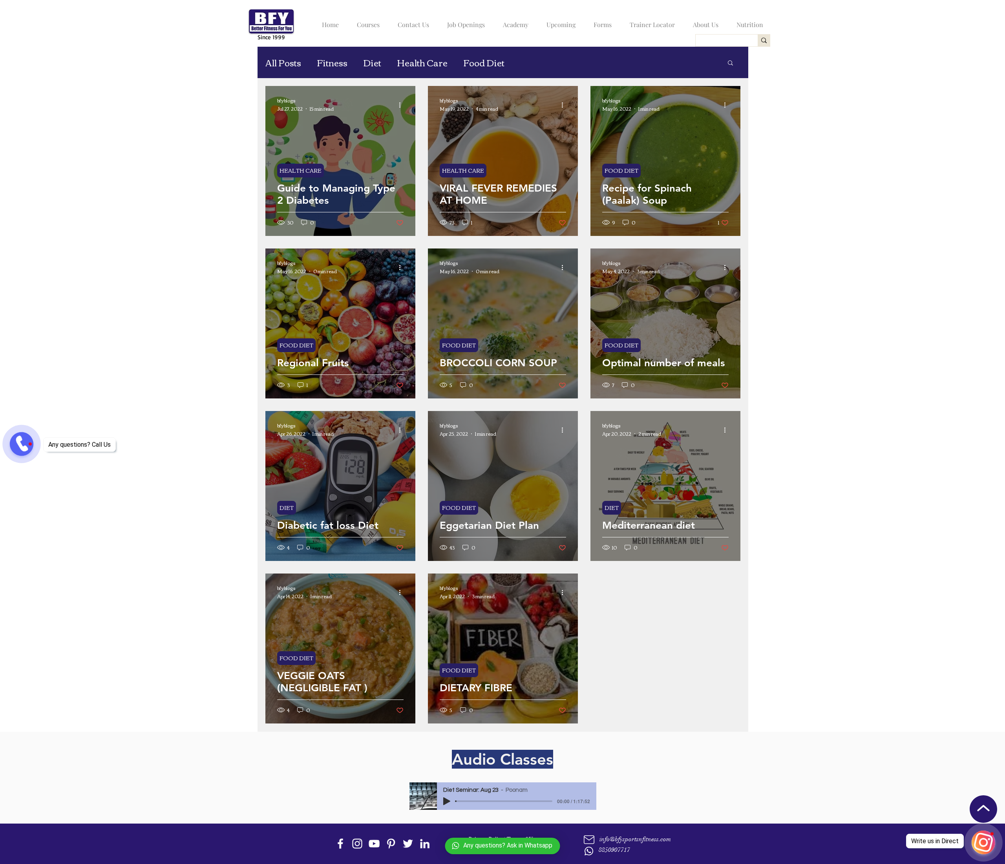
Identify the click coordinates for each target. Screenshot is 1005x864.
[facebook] (340, 843)
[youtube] (374, 843)
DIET (287, 507)
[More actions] (402, 105)
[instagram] (357, 843)
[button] (366, 21)
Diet (372, 63)
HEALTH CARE (301, 170)
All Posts (283, 63)
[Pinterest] (391, 843)
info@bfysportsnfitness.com (635, 839)
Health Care (422, 63)
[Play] (446, 801)
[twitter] (408, 843)
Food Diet (483, 63)
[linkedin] (424, 843)
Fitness (332, 63)
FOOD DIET (621, 170)
